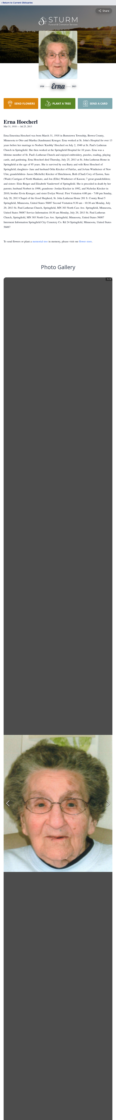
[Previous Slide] (8, 803)
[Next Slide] (108, 803)
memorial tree (40, 241)
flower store (85, 241)
